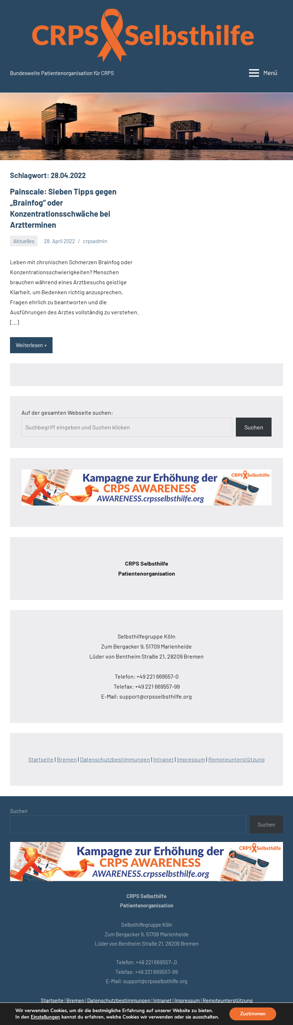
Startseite (41, 759)
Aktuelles (23, 241)
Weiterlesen (29, 345)
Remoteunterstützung (236, 759)
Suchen (253, 427)
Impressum (191, 759)
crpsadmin (95, 241)
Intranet (163, 759)
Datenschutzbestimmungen (115, 759)
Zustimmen (252, 1013)
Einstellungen (45, 1017)
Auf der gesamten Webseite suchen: (67, 412)
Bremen (67, 759)
